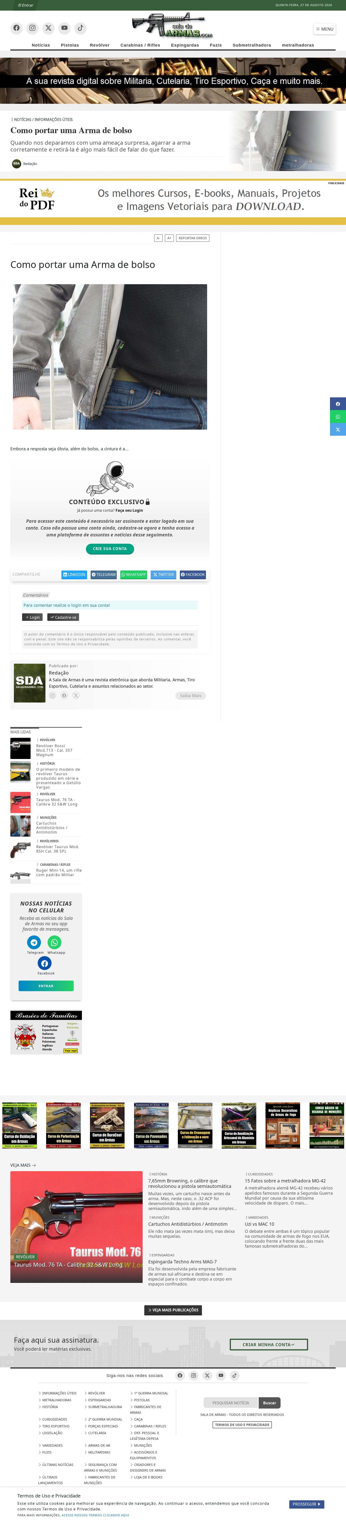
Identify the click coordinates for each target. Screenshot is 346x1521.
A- (158, 238)
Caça (138, 1419)
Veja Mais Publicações (175, 1310)
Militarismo (98, 1452)
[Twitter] (76, 695)
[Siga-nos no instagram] (64, 28)
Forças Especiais (102, 1426)
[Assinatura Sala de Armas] (173, 80)
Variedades (52, 1445)
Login (34, 617)
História (49, 1407)
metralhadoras (298, 45)
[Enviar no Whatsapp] (338, 416)
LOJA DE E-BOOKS (147, 1477)
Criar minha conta (267, 1344)
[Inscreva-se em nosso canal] (32, 28)
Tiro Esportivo (55, 1426)
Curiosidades (54, 1419)
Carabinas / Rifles (140, 45)
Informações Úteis (58, 1393)
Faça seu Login (129, 510)
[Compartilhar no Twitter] (338, 429)
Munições (142, 1445)
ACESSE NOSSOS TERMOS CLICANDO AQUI (95, 1515)
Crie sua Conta (110, 548)
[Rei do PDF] (173, 201)
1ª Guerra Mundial (150, 1393)
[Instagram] (52, 695)
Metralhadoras (56, 1400)
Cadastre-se (65, 617)
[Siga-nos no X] (48, 28)
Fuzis (216, 45)
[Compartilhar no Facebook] (338, 403)
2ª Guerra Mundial (104, 1419)
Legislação (51, 1433)
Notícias (41, 45)
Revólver (100, 45)
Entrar (27, 5)
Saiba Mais (190, 695)
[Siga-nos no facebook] (16, 28)
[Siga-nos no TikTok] (80, 28)
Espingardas (185, 45)
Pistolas (70, 45)
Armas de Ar (98, 1445)
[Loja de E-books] (46, 1031)
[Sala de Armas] (173, 25)
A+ (169, 238)
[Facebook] (64, 695)
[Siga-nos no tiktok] (235, 1376)
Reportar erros (193, 238)
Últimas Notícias (57, 1464)
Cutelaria (96, 1433)
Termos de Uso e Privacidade (242, 1424)
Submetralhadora (252, 45)
